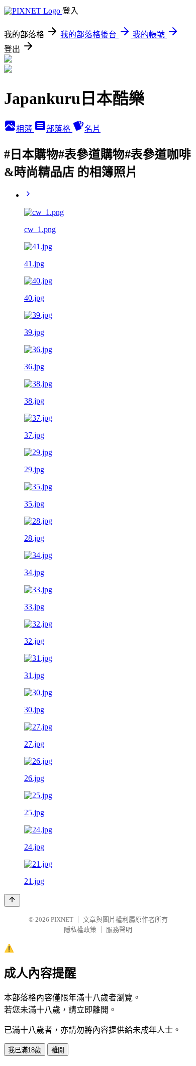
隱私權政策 (80, 929)
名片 (92, 129)
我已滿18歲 (24, 1050)
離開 (57, 1050)
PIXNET (62, 919)
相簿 (25, 129)
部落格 (59, 129)
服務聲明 (119, 929)
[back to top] (12, 900)
